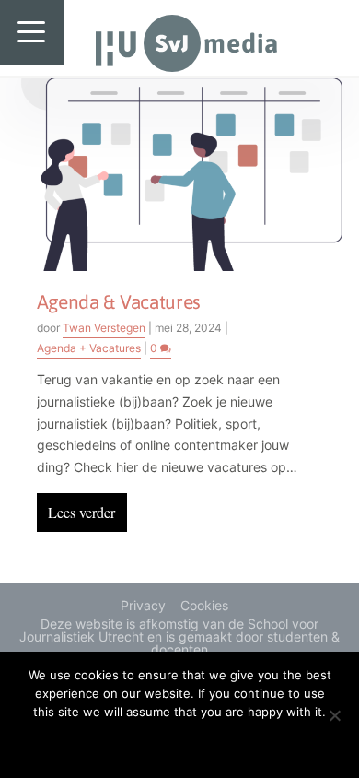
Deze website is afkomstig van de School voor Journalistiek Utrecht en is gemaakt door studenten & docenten (179, 636)
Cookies (204, 605)
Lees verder (81, 512)
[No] (334, 715)
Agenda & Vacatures (119, 301)
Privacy (143, 605)
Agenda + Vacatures (89, 348)
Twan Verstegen (104, 328)
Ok (180, 743)
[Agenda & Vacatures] (180, 173)
